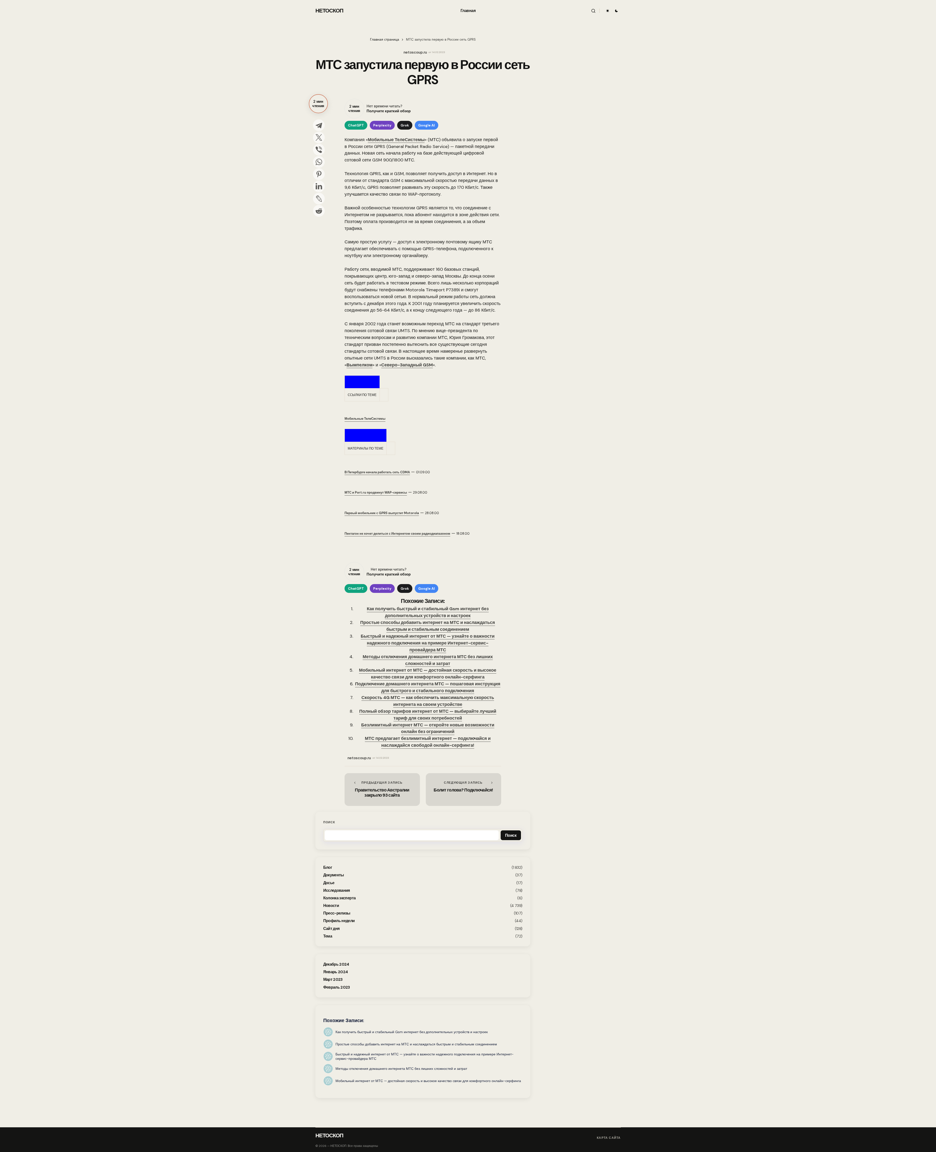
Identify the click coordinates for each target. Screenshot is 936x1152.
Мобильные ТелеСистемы (396, 140)
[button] (593, 11)
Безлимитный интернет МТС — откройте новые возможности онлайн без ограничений (427, 728)
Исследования (336, 890)
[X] (319, 137)
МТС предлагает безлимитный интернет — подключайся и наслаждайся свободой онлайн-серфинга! (428, 741)
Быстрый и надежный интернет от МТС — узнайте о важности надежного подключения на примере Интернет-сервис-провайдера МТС (428, 643)
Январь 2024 (335, 972)
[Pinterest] (319, 174)
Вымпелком (359, 365)
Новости (331, 905)
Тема (327, 936)
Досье (329, 883)
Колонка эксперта (339, 898)
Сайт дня (331, 928)
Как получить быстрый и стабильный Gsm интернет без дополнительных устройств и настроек (428, 612)
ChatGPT (356, 125)
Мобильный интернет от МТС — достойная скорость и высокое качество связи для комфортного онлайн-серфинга (427, 673)
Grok (405, 125)
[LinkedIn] (319, 186)
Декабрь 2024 (336, 964)
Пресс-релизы (336, 913)
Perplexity (382, 125)
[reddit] (319, 211)
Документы (333, 875)
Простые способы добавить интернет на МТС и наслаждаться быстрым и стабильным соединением (427, 626)
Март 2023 (333, 979)
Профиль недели (339, 920)
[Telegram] (319, 125)
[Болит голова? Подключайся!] (463, 789)
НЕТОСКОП (329, 10)
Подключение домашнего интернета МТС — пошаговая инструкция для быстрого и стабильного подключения (427, 687)
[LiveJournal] (319, 198)
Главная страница (384, 39)
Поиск (329, 822)
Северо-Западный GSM (407, 365)
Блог (327, 867)
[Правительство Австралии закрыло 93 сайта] (382, 789)
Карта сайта (609, 1138)
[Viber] (319, 150)
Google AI (426, 125)
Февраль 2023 (336, 987)
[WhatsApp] (319, 162)
